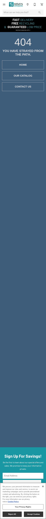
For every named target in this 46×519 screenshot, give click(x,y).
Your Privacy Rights (23, 507)
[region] (23, 501)
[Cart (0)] (42, 4)
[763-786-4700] (35, 4)
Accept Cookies (33, 514)
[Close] (43, 486)
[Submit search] (39, 12)
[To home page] (16, 4)
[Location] (28, 4)
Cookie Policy (13, 502)
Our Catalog (23, 75)
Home (23, 64)
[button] (4, 4)
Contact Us (23, 86)
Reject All (12, 514)
